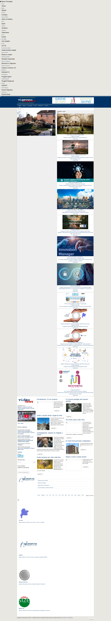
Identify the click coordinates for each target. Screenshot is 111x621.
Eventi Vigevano (5, 87)
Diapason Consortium (23, 582)
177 (56, 495)
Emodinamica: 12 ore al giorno (47, 399)
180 (66, 495)
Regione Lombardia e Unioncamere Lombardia (75, 183)
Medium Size (21, 608)
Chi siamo (21, 520)
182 (72, 495)
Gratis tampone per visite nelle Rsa (49, 457)
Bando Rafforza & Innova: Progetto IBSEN (75, 134)
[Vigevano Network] (26, 100)
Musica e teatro (5, 52)
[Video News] (26, 400)
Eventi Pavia (4, 92)
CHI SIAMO (4, 39)
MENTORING (75, 322)
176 (53, 495)
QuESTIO (21, 555)
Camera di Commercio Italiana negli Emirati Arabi (75, 211)
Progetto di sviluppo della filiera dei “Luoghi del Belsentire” (75, 137)
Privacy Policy (63, 617)
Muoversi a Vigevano (6, 61)
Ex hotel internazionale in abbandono (78, 441)
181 (69, 495)
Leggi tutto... (57, 410)
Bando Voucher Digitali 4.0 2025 (75, 182)
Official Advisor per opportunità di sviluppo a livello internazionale (75, 212)
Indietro (43, 495)
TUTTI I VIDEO (20, 423)
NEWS (3, 8)
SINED (75, 362)
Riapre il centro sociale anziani (76, 457)
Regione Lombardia (75, 136)
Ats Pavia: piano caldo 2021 (75, 420)
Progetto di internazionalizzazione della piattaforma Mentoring (75, 326)
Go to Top (91, 619)
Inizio (39, 495)
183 (75, 495)
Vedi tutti (20, 452)
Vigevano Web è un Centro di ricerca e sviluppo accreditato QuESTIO (33, 557)
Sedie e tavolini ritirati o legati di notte (49, 415)
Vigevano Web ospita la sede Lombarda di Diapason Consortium (32, 584)
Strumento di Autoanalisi (75, 285)
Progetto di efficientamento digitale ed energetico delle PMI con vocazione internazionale (75, 345)
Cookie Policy (70, 617)
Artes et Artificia (5, 17)
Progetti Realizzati (5, 78)
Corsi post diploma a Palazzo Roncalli (45, 487)
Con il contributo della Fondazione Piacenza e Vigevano (75, 391)
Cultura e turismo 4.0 (6, 65)
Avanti (79, 495)
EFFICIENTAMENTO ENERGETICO (75, 342)
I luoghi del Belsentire (75, 229)
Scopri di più (75, 138)
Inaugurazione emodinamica (43, 485)
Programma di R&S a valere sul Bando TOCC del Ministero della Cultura (75, 231)
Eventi (3, 34)
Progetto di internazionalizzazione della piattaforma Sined (75, 366)
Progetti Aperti (4, 74)
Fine (83, 495)
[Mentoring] (73, 100)
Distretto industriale (5, 56)
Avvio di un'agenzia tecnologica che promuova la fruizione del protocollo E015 (75, 306)
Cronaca (3, 12)
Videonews (4, 30)
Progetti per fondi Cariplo (43, 480)
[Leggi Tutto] (24, 513)
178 (59, 495)
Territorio (3, 25)
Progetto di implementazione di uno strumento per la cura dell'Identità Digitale (75, 287)
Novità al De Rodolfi (42, 482)
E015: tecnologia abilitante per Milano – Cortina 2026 (75, 303)
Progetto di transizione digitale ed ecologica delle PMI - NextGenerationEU (75, 343)
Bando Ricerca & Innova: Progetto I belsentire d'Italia (75, 154)
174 (47, 495)
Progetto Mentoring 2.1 (75, 389)
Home (3, 3)
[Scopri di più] (75, 123)
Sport (3, 21)
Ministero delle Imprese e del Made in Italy (75, 258)
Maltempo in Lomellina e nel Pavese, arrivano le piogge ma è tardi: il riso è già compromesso (26, 408)
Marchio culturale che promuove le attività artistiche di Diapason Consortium (34, 610)
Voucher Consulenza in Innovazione (75, 256)
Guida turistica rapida (6, 47)
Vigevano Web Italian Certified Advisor (75, 209)
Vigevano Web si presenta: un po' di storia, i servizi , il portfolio (31, 522)
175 (50, 495)
